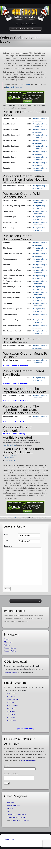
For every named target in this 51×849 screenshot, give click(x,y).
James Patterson (12, 705)
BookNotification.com (14, 87)
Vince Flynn (11, 714)
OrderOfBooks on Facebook (16, 814)
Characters (25, 24)
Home (17, 24)
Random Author (10, 651)
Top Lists (10, 808)
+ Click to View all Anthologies (15, 434)
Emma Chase (10, 460)
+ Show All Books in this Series (15, 366)
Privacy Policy (9, 839)
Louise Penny (11, 720)
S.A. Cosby (10, 702)
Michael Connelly (12, 711)
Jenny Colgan (11, 717)
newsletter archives (9, 445)
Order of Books (6, 518)
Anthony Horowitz (13, 699)
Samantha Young (11, 455)
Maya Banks (9, 458)
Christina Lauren (24, 84)
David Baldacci (12, 693)
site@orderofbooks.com (29, 760)
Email (6, 540)
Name (6, 534)
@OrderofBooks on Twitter (16, 817)
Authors (33, 24)
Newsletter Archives (13, 805)
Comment (8, 546)
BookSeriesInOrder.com (21, 820)
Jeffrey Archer (11, 708)
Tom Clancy (11, 696)
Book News (10, 802)
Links (8, 811)
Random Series (10, 648)
